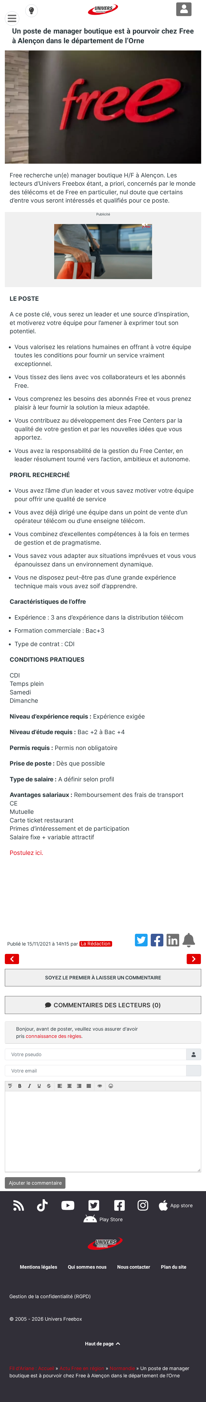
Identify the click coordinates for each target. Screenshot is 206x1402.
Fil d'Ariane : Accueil (31, 1368)
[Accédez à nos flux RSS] (20, 1206)
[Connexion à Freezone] (184, 9)
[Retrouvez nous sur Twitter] (95, 1206)
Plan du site (173, 1267)
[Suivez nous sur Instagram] (144, 1206)
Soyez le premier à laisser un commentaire (103, 977)
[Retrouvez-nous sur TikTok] (43, 1206)
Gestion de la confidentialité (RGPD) (50, 1296)
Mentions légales (38, 1267)
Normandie (122, 1368)
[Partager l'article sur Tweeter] (143, 944)
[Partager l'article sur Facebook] (159, 944)
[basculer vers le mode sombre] (31, 10)
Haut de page (100, 1343)
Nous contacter (133, 1267)
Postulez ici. (26, 852)
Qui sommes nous (87, 1267)
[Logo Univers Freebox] (103, 9)
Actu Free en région (82, 1368)
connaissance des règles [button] (53, 1036)
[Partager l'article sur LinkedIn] (174, 944)
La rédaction (96, 943)
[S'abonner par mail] (189, 944)
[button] (10, 1086)
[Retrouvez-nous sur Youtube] (69, 1206)
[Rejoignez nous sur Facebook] (120, 1206)
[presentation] (10, 1086)
